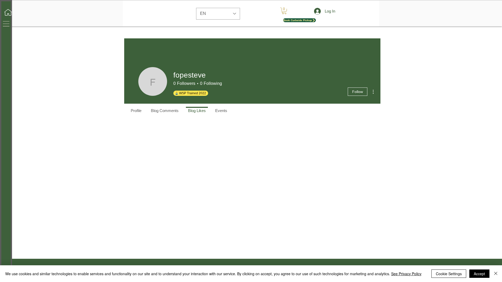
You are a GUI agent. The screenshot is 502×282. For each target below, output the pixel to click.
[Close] (496, 273)
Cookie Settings (449, 273)
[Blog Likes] (196, 107)
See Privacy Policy (406, 273)
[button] (6, 23)
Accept (479, 273)
